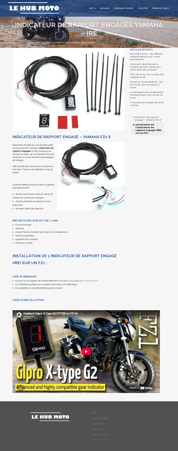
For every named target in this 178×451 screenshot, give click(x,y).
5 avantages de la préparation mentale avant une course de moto (147, 95)
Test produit (98, 429)
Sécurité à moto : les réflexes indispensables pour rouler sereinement (146, 57)
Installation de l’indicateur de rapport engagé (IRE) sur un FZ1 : (148, 128)
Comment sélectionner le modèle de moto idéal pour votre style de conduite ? (145, 67)
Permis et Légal (99, 418)
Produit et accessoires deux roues (73, 42)
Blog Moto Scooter (39, 42)
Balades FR (98, 423)
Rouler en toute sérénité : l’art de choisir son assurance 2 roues (146, 85)
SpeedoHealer (90, 281)
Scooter (96, 440)
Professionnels (99, 434)
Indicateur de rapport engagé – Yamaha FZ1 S (148, 118)
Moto (95, 413)
